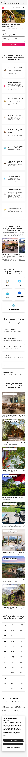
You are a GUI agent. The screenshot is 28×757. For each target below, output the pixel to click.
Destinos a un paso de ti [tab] (7, 701)
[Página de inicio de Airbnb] (3, 7)
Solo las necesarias (13, 744)
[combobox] (13, 35)
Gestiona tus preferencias (13, 747)
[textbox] (7, 40)
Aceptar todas (13, 740)
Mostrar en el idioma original (18, 3)
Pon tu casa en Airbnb (18, 7)
